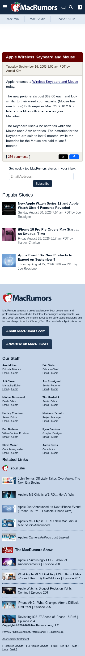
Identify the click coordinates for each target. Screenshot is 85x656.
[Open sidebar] (80, 7)
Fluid (54, 645)
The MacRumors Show (34, 550)
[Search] (72, 7)
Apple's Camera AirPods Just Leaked (43, 537)
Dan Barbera (10, 429)
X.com (14, 373)
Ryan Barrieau (51, 429)
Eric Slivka (48, 365)
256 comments (18, 156)
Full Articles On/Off (37, 645)
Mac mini (13, 19)
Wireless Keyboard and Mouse (55, 81)
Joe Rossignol (27, 268)
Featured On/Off (13, 645)
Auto (74, 645)
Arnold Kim (13, 71)
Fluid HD (64, 645)
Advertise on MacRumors (27, 344)
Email (5, 373)
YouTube (17, 468)
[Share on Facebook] (74, 156)
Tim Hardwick (51, 397)
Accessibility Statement (15, 639)
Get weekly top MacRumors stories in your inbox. (42, 168)
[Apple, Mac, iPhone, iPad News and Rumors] (34, 12)
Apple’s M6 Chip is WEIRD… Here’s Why (46, 494)
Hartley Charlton (29, 242)
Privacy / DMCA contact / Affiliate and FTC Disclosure (33, 631)
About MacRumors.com (25, 331)
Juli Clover (9, 381)
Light (5, 649)
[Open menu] (5, 7)
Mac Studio (37, 19)
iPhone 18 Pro (65, 19)
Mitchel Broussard (13, 397)
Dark (13, 649)
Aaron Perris (50, 445)
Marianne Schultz (53, 413)
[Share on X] (63, 156)
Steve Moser (9, 445)
